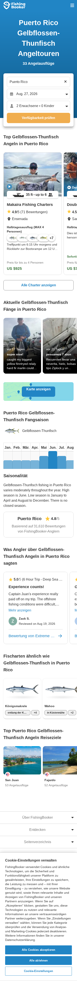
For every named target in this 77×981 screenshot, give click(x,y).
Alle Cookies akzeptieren (38, 949)
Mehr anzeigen (20, 610)
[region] (38, 917)
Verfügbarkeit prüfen (38, 118)
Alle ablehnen (38, 960)
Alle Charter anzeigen (38, 285)
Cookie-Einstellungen (38, 971)
